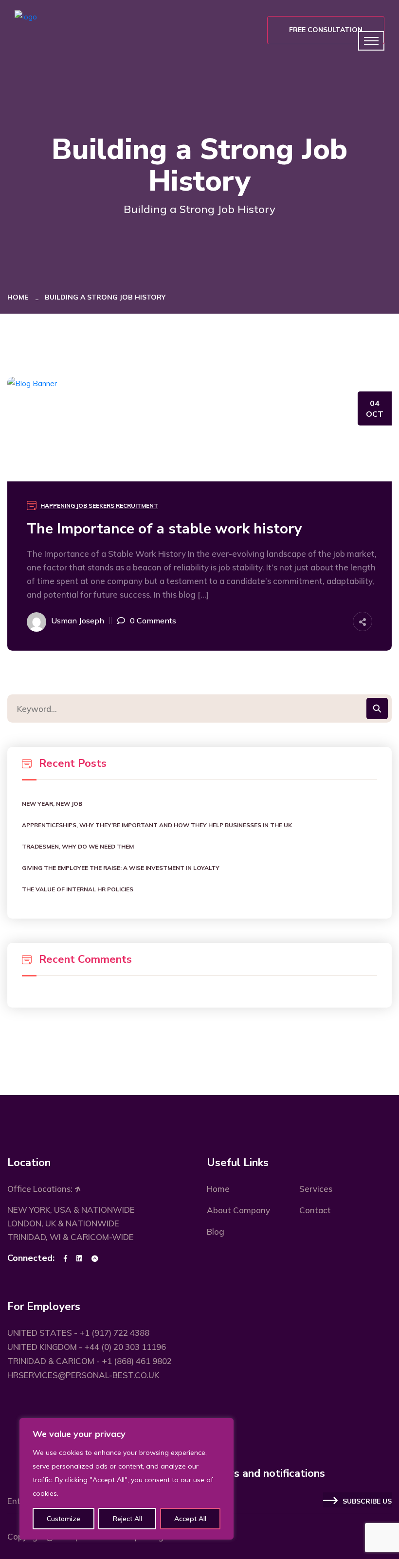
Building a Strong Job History (105, 297)
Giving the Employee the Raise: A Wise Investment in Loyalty (120, 867)
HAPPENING (57, 505)
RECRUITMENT (137, 505)
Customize (63, 1518)
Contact (315, 1210)
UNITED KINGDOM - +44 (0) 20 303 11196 (86, 1347)
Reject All (127, 1518)
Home (19, 297)
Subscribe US (367, 1501)
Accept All (190, 1518)
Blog (215, 1231)
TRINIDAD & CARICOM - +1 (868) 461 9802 (89, 1361)
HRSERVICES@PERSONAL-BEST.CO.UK (83, 1375)
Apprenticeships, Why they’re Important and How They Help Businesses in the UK (157, 825)
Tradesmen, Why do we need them (78, 846)
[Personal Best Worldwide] (26, 16)
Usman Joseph (77, 620)
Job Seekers (95, 505)
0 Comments (153, 620)
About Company (238, 1210)
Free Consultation (326, 30)
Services (315, 1189)
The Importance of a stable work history (164, 529)
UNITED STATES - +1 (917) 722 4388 (78, 1333)
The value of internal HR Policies (77, 889)
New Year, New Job (52, 803)
